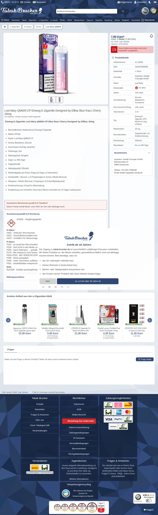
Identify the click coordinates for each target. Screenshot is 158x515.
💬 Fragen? (149, 510)
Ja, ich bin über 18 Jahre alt (88, 281)
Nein (48, 281)
